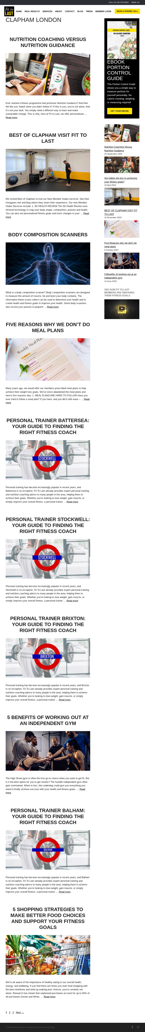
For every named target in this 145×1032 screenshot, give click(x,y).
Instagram (138, 1027)
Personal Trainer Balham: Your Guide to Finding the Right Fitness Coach (48, 816)
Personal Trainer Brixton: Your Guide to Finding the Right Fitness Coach (48, 624)
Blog (80, 11)
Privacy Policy (49, 1027)
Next (20, 1012)
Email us (135, 2)
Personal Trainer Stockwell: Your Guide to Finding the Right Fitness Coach (48, 525)
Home (19, 11)
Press (89, 11)
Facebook (132, 1027)
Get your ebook (120, 111)
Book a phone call (127, 11)
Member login (103, 11)
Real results (32, 11)
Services (47, 11)
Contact (70, 11)
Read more (11, 117)
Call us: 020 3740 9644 (119, 2)
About (58, 11)
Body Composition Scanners (48, 234)
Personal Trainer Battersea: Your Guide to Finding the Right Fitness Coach (48, 426)
